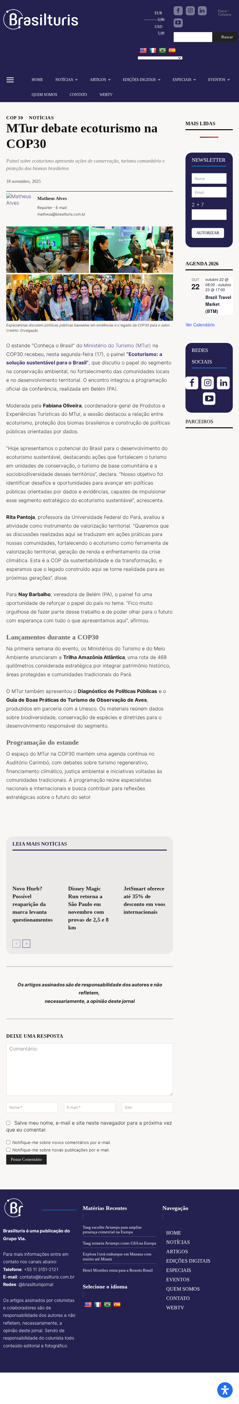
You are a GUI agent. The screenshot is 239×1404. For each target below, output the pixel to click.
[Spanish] (172, 51)
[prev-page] (16, 944)
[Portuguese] (162, 51)
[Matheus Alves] (18, 206)
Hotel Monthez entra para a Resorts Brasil (118, 1270)
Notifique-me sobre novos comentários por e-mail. (61, 1142)
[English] (143, 51)
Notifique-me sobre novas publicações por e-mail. (61, 1149)
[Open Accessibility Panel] (225, 1390)
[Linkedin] (202, 10)
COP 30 (14, 118)
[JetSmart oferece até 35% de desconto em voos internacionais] (145, 869)
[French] (153, 51)
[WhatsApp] (152, 205)
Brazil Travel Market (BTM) (218, 304)
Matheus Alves (52, 198)
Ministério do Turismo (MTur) (117, 345)
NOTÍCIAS (41, 118)
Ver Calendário (200, 324)
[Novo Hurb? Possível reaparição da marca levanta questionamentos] (34, 869)
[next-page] (26, 944)
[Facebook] (178, 10)
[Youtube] (178, 22)
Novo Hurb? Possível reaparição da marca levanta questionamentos (32, 904)
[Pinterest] (137, 205)
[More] (166, 205)
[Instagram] (190, 10)
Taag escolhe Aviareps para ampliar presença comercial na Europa (112, 1230)
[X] (123, 205)
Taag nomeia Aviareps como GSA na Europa (119, 1243)
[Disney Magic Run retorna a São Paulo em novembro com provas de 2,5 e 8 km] (89, 869)
